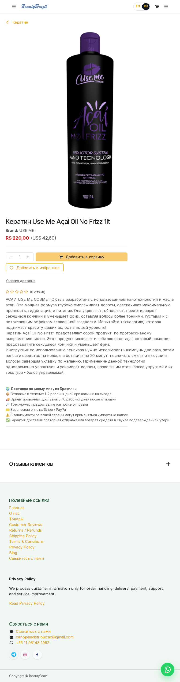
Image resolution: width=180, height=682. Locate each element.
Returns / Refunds (25, 530)
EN (138, 6)
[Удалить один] (10, 257)
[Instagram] (25, 654)
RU (146, 6)
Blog (13, 552)
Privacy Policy (21, 547)
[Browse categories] (14, 6)
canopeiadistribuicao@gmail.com (45, 637)
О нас (14, 513)
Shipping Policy (23, 536)
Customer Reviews (25, 524)
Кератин (19, 22)
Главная (16, 507)
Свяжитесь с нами (26, 558)
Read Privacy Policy (27, 603)
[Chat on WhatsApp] (167, 669)
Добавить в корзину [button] (84, 257)
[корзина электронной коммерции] (156, 6)
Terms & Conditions (26, 541)
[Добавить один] (29, 257)
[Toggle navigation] (166, 6)
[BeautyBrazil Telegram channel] (14, 654)
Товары (16, 519)
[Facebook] (37, 654)
